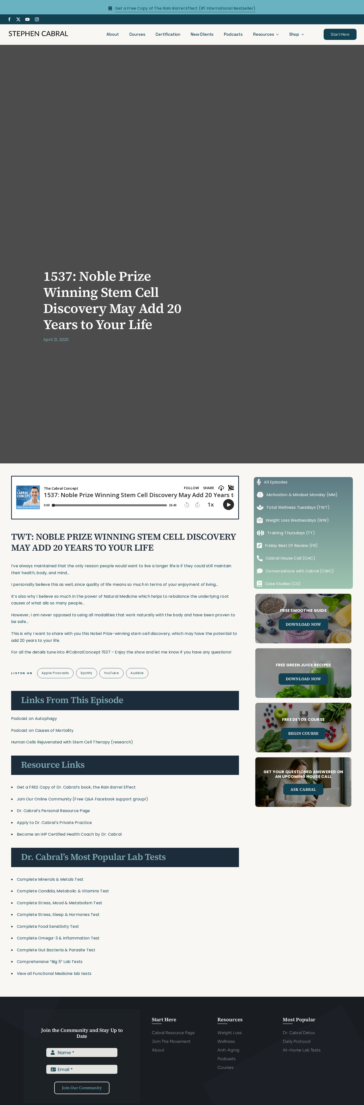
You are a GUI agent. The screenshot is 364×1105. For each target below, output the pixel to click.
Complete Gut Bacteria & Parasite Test (56, 950)
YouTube (111, 673)
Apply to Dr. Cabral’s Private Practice (55, 822)
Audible (137, 673)
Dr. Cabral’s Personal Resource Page (53, 811)
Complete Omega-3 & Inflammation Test (58, 938)
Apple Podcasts (55, 673)
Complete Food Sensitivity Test (48, 926)
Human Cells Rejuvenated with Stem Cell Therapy (60, 742)
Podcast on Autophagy (34, 718)
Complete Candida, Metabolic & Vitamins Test (63, 891)
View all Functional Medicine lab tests (54, 973)
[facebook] (9, 19)
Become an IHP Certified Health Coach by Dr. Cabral (69, 834)
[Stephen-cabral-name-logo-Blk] (38, 31)
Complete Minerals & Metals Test (50, 879)
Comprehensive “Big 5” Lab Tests (49, 961)
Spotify (86, 673)
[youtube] (27, 19)
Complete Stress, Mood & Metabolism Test (59, 903)
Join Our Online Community (44, 799)
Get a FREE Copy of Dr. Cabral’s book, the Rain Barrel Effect (76, 787)
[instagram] (37, 19)
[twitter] (18, 19)
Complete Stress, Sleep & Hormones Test (58, 914)
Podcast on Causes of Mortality (42, 730)
